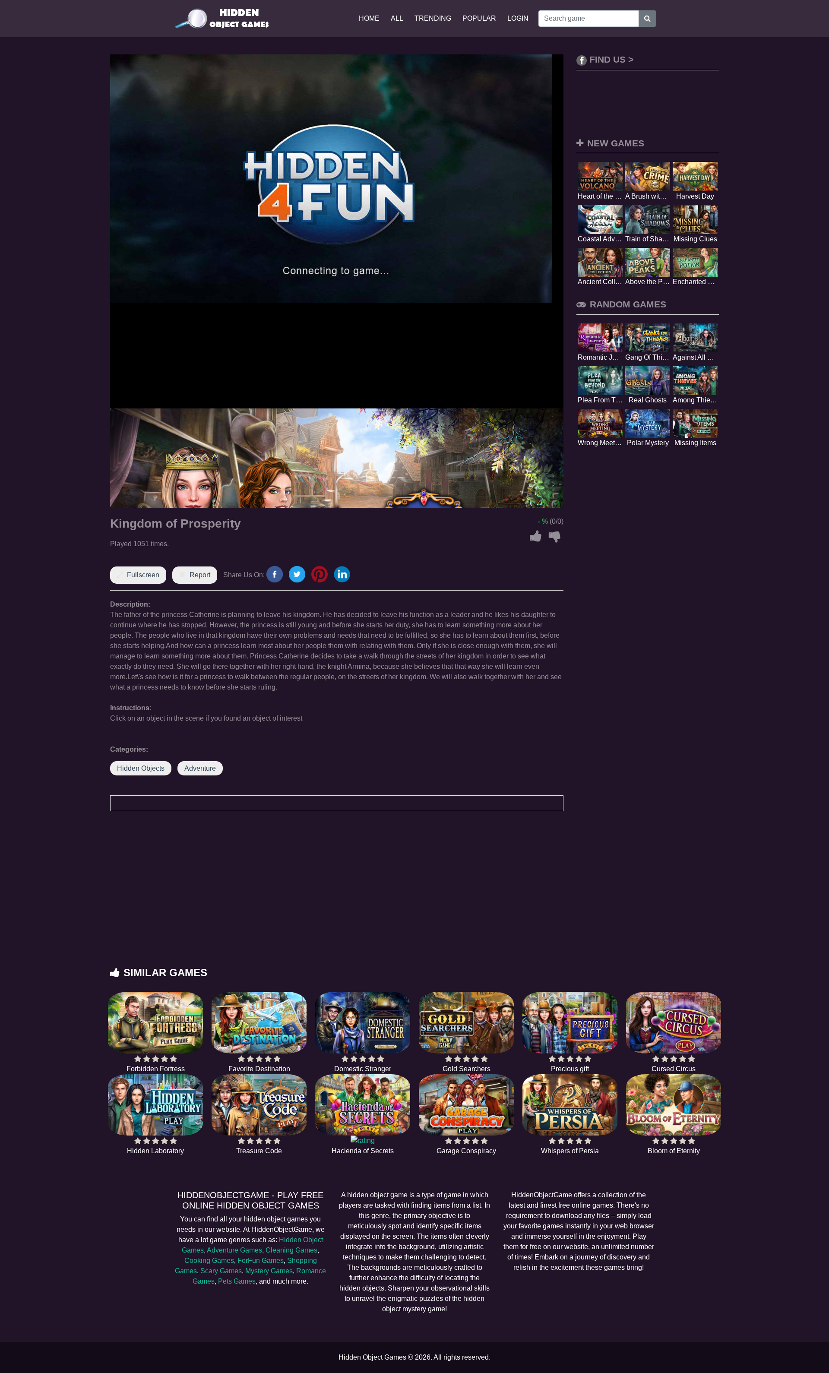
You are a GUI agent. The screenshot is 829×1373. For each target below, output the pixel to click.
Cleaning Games (291, 1250)
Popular (479, 18)
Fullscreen (143, 575)
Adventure (200, 768)
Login (517, 18)
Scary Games (221, 1271)
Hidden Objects (141, 768)
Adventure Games (234, 1250)
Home (369, 18)
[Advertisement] (414, 897)
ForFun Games (260, 1260)
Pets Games (237, 1281)
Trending (432, 18)
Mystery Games (269, 1271)
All (397, 18)
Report (200, 575)
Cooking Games (209, 1260)
